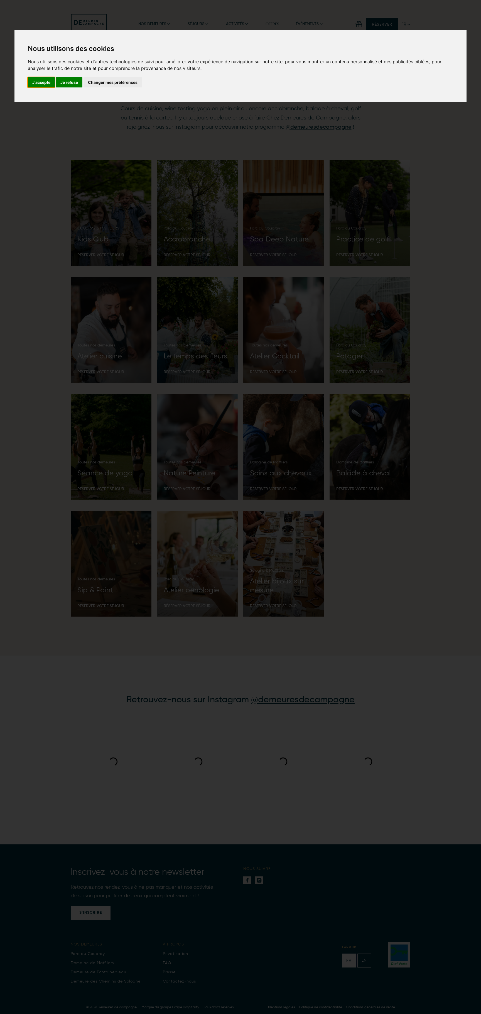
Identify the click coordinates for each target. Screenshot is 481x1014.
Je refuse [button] (69, 82)
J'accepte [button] (41, 82)
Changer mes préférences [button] (113, 82)
